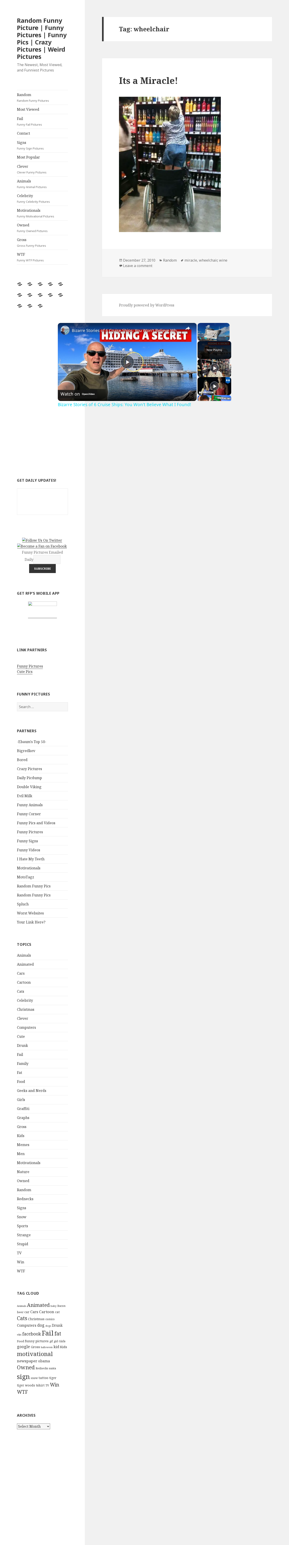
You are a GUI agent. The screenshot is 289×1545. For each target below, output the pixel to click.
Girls (21, 1099)
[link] (65, 330)
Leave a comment (137, 265)
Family (22, 1063)
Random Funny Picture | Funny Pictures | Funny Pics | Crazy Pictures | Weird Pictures (42, 38)
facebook (31, 1334)
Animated (25, 964)
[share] (188, 328)
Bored (22, 759)
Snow (21, 1216)
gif (51, 1341)
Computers (26, 1027)
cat (57, 1312)
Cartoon (24, 982)
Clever (32, 169)
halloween (47, 1347)
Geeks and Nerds (31, 1090)
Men (21, 1153)
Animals (32, 184)
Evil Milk (24, 795)
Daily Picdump (29, 777)
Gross (31, 242)
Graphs (23, 1117)
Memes (23, 1144)
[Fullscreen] (227, 338)
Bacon (61, 1306)
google (23, 1346)
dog (40, 1325)
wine (223, 260)
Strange (24, 1234)
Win (20, 1261)
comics (50, 1319)
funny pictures (37, 1341)
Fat (19, 1072)
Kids (20, 1135)
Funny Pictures (30, 666)
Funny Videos (28, 849)
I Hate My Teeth (30, 859)
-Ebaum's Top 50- (31, 741)
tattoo (43, 1377)
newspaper (27, 1360)
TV (19, 1252)
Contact (23, 133)
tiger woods (26, 1385)
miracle (190, 260)
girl (56, 1341)
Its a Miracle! (148, 80)
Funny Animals (30, 804)
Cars (21, 973)
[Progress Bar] (214, 335)
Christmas (25, 1009)
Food (21, 1081)
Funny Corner (29, 813)
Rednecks (25, 1198)
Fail (29, 121)
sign (23, 1376)
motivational (35, 1354)
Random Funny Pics (34, 886)
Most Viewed (28, 109)
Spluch (23, 904)
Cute (21, 1036)
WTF (30, 257)
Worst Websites (30, 913)
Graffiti (23, 1108)
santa (52, 1368)
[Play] (200, 338)
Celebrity (33, 198)
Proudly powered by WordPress (146, 305)
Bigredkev (26, 750)
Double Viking (29, 786)
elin (19, 1334)
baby (53, 1306)
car (26, 1312)
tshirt (40, 1385)
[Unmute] (205, 338)
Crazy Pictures (29, 768)
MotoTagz (25, 877)
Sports (22, 1225)
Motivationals (35, 213)
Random (33, 97)
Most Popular (28, 157)
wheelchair (208, 260)
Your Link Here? (31, 922)
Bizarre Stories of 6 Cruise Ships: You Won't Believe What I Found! (126, 330)
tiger (52, 1378)
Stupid (22, 1243)
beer (20, 1312)
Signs (30, 145)
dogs (48, 1325)
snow (34, 1378)
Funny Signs (27, 840)
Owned (32, 228)
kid (56, 1346)
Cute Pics (25, 671)
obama (44, 1360)
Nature (23, 1171)
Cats (20, 991)
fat (57, 1333)
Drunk (22, 1045)
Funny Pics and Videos (36, 822)
